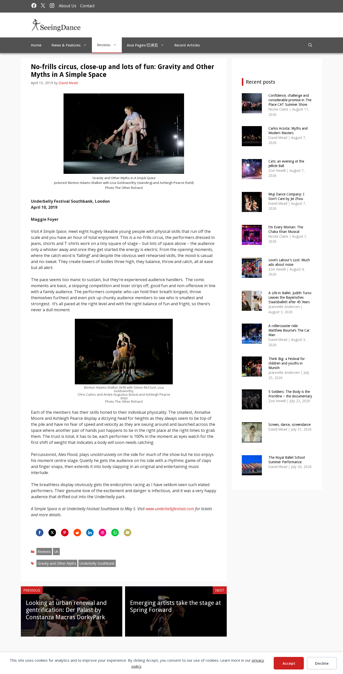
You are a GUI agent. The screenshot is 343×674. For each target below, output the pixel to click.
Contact (87, 6)
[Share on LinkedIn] (90, 532)
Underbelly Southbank (97, 563)
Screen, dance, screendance (289, 425)
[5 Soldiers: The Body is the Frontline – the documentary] (252, 406)
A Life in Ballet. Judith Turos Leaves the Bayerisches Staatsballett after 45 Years (289, 297)
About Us (67, 6)
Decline (322, 663)
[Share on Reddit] (77, 532)
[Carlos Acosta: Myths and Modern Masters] (252, 143)
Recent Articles (187, 45)
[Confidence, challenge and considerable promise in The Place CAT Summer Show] (252, 110)
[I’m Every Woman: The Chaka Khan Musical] (252, 241)
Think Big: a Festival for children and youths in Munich (286, 363)
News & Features (66, 45)
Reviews (103, 45)
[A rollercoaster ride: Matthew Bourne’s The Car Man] (252, 340)
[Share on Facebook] (39, 532)
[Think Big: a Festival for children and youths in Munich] (252, 373)
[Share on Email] (127, 532)
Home (36, 45)
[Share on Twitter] (52, 532)
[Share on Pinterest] (65, 532)
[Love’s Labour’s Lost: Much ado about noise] (252, 274)
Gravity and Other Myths (57, 563)
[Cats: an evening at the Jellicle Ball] (252, 176)
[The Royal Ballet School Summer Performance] (252, 472)
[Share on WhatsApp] (115, 532)
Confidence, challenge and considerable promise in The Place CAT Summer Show (289, 100)
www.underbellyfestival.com (170, 508)
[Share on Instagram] (102, 532)
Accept (288, 663)
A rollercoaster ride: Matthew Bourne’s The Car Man (289, 330)
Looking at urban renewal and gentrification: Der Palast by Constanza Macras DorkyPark (66, 610)
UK (56, 551)
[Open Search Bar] (310, 45)
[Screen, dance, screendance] (252, 439)
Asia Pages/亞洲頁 (142, 45)
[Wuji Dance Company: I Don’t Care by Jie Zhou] (252, 209)
